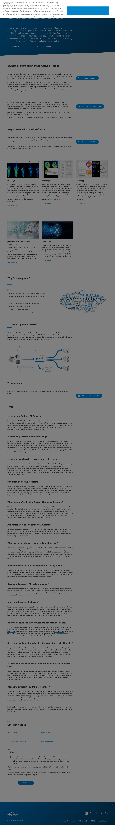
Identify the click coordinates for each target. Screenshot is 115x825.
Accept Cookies (88, 13)
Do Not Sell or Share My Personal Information (88, 5)
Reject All (88, 9)
